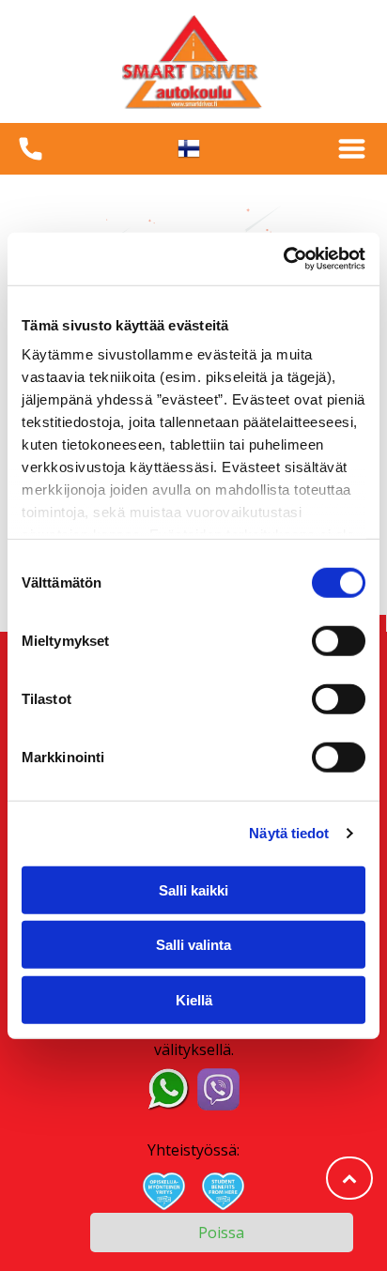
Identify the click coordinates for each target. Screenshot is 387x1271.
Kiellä (194, 999)
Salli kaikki (193, 889)
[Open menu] (352, 149)
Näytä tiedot (289, 833)
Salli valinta (193, 945)
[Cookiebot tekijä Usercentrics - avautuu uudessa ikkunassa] (283, 259)
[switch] (338, 640)
